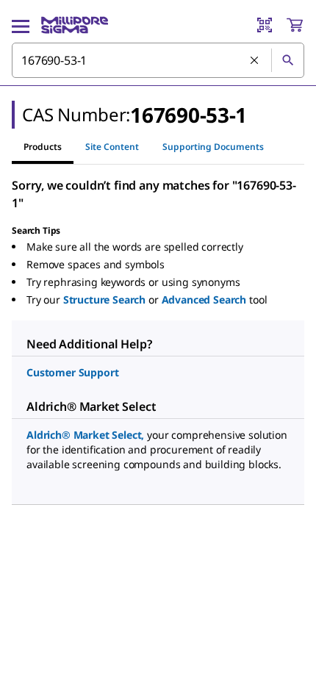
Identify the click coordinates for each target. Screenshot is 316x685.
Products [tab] (43, 146)
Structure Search (104, 299)
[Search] (287, 60)
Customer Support (72, 372)
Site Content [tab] (112, 146)
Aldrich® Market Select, (85, 435)
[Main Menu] (20, 25)
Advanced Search (204, 299)
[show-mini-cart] (294, 25)
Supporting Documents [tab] (213, 146)
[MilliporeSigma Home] (74, 25)
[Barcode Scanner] (264, 25)
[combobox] (158, 60)
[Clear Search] (255, 61)
